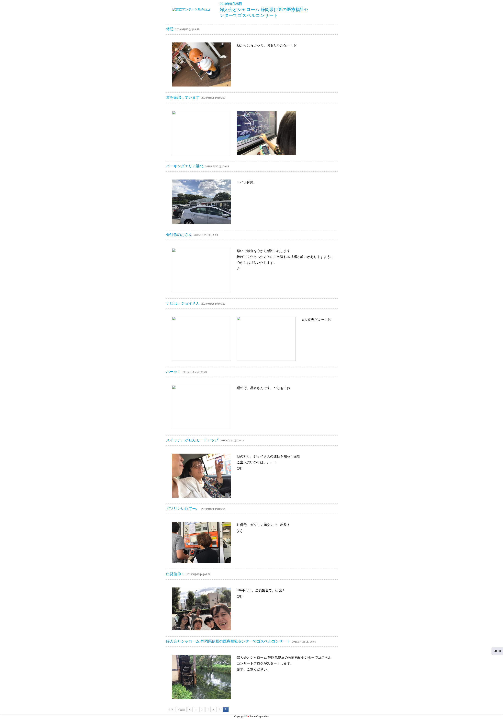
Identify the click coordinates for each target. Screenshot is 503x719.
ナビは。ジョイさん (183, 303)
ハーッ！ (173, 372)
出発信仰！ (175, 574)
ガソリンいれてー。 (183, 508)
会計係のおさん (179, 235)
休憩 (169, 29)
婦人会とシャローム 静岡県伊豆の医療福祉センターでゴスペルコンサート (228, 641)
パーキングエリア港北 (184, 166)
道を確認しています (183, 97)
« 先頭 (181, 709)
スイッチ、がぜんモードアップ (192, 440)
